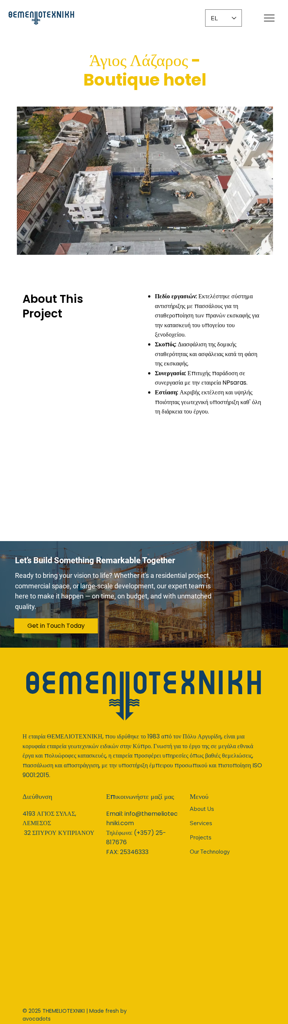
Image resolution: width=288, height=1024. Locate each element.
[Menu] (269, 18)
